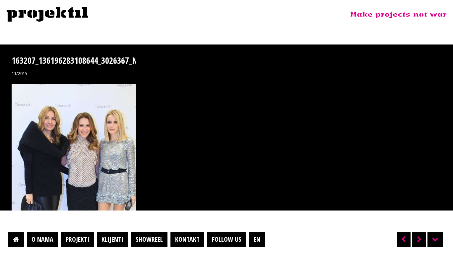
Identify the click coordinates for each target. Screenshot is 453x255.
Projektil (47, 15)
